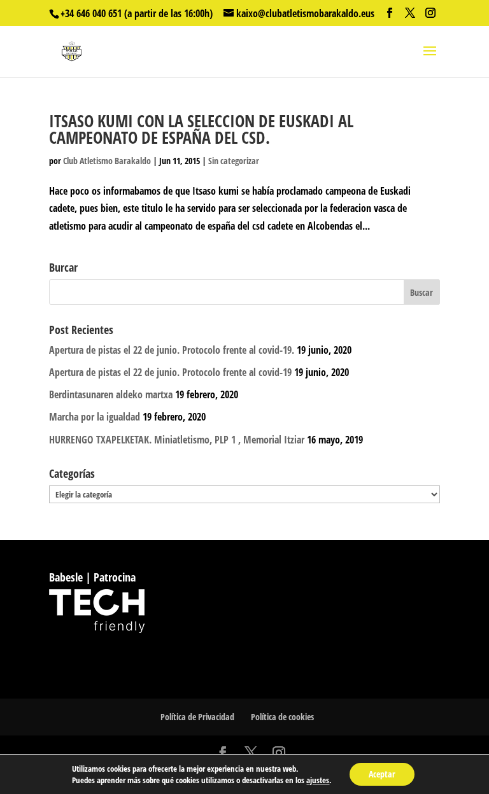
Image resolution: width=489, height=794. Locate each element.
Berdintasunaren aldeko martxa (111, 394)
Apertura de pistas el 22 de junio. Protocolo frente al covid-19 (170, 372)
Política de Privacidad (197, 717)
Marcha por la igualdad (94, 417)
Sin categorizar (233, 161)
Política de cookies (282, 717)
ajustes (317, 780)
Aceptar (382, 774)
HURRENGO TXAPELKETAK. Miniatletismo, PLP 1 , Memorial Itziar (176, 440)
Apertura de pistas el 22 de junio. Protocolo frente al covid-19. (171, 350)
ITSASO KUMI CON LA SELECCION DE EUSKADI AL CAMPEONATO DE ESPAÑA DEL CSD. (201, 129)
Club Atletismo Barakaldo (107, 161)
